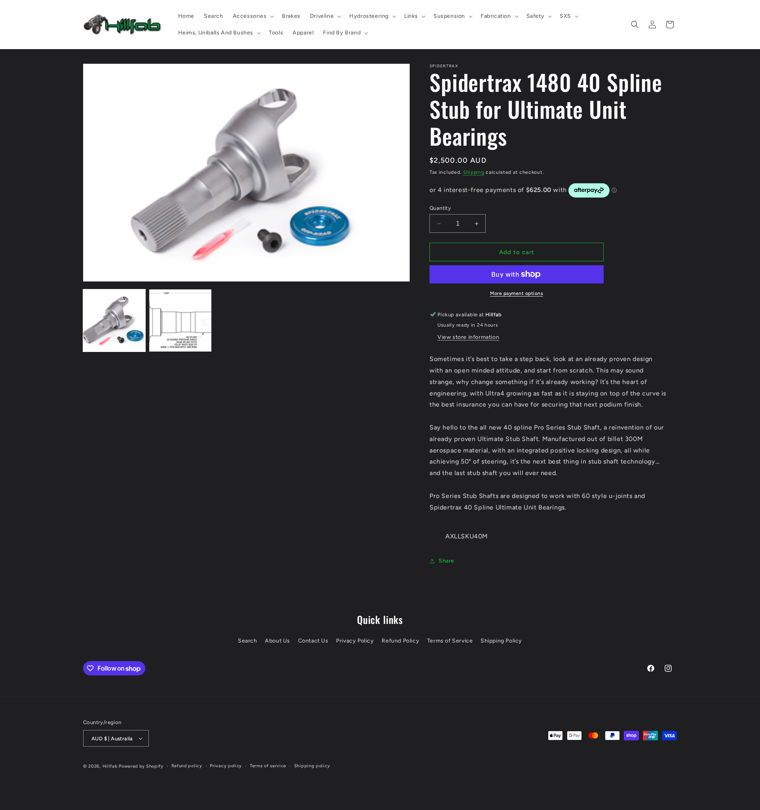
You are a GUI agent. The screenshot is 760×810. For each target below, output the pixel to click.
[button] (252, 16)
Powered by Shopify (141, 766)
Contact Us (313, 640)
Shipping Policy (501, 640)
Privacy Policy (355, 640)
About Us (277, 640)
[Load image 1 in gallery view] (114, 320)
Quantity (440, 208)
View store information (468, 337)
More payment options (516, 293)
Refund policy (186, 765)
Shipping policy (312, 765)
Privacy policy (226, 765)
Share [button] (446, 560)
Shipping (473, 172)
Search (247, 640)
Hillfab (110, 766)
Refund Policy (400, 640)
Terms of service (268, 765)
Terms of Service (450, 640)
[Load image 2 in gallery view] (180, 320)
